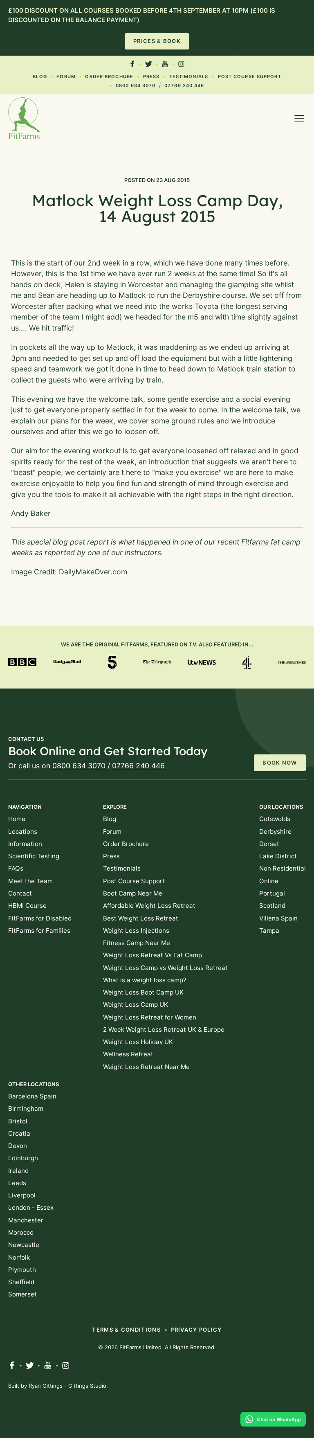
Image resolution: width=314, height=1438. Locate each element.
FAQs (15, 868)
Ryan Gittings (46, 1385)
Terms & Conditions (126, 1329)
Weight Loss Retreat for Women (149, 1017)
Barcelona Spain (32, 1096)
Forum (66, 76)
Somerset (22, 1294)
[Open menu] (299, 118)
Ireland (18, 1171)
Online (268, 881)
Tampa (269, 930)
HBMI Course (27, 905)
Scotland (272, 905)
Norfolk (19, 1257)
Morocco (21, 1232)
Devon (17, 1146)
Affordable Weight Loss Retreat (149, 905)
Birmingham (25, 1108)
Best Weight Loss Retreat (140, 918)
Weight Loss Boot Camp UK (143, 992)
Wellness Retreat (128, 1054)
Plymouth (22, 1270)
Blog (40, 76)
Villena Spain (278, 918)
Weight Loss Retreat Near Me (146, 1067)
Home (16, 819)
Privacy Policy (196, 1329)
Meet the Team (30, 881)
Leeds (17, 1183)
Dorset (269, 844)
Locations (22, 831)
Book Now (279, 762)
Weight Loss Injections (136, 930)
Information (25, 844)
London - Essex (31, 1207)
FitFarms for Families (39, 930)
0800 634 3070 (135, 85)
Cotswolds (274, 819)
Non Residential (282, 868)
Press (151, 76)
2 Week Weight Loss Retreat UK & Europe (163, 1029)
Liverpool (22, 1195)
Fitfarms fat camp (271, 542)
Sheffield (21, 1282)
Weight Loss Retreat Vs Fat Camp (152, 955)
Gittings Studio (87, 1385)
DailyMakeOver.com (93, 571)
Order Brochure (109, 76)
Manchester (25, 1220)
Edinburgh (23, 1158)
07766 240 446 (184, 85)
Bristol (17, 1121)
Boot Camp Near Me (132, 893)
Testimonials (188, 76)
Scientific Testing (33, 856)
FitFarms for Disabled (40, 918)
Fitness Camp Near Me (136, 943)
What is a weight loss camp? (144, 980)
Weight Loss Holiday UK (138, 1042)
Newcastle (23, 1245)
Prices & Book (157, 41)
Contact (20, 893)
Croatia (19, 1133)
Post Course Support (249, 76)
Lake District (278, 856)
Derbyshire (275, 831)
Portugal (272, 893)
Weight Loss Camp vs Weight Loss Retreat (165, 968)
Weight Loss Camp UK (135, 1004)
